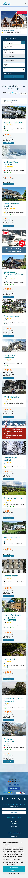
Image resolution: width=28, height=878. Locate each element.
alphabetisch (24, 92)
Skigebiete (14, 823)
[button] (25, 22)
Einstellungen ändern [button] (14, 873)
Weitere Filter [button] (7, 73)
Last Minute (14, 836)
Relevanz (16, 92)
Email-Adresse (14, 806)
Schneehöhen (14, 821)
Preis (11, 94)
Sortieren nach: (7, 92)
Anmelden (14, 812)
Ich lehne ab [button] (14, 870)
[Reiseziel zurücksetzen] (23, 42)
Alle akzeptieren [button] (14, 867)
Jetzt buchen (8, 142)
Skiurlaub (14, 826)
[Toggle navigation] (25, 3)
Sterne (16, 94)
